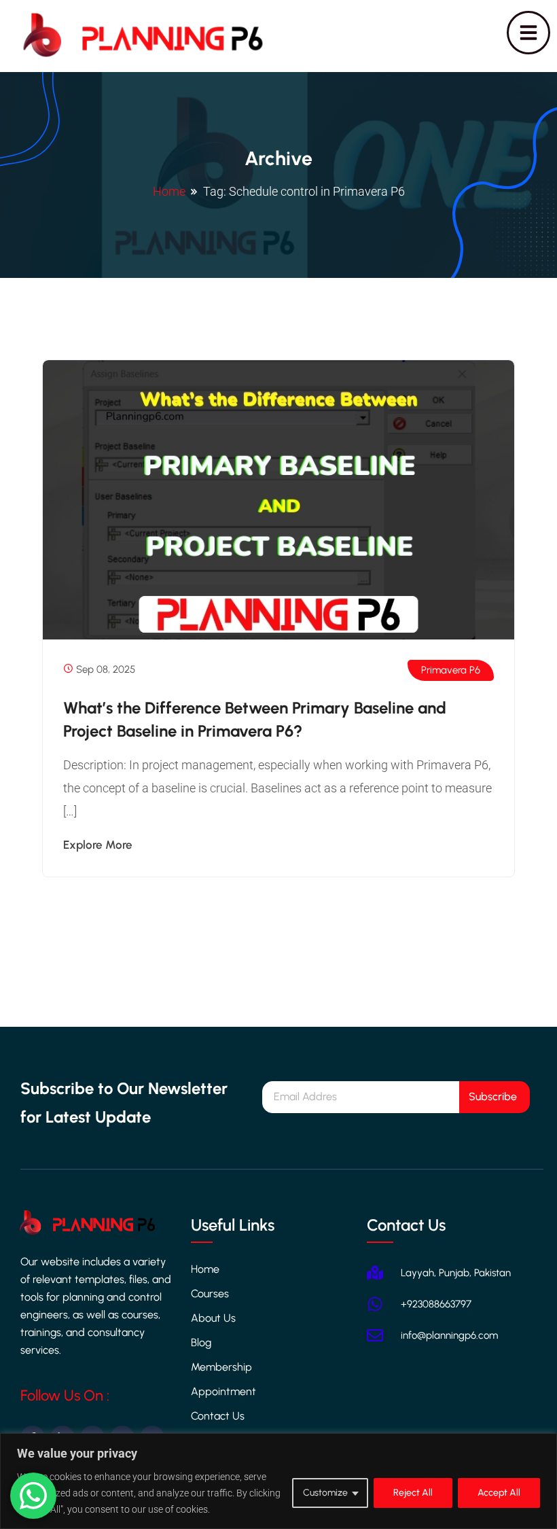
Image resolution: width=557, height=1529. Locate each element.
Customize (325, 1492)
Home (169, 191)
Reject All (413, 1492)
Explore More (97, 844)
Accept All (499, 1492)
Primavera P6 (450, 670)
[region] (278, 1481)
